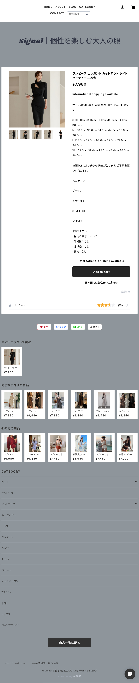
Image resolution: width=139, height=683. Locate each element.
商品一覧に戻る (69, 643)
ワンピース (7, 493)
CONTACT (57, 13)
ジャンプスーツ (10, 625)
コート (5, 482)
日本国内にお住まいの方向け (101, 282)
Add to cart (101, 272)
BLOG (72, 6)
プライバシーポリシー (15, 663)
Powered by (65, 676)
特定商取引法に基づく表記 (45, 663)
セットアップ (8, 504)
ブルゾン (6, 592)
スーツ (5, 559)
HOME (48, 6)
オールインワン (9, 581)
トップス (6, 614)
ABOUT (60, 6)
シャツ (5, 548)
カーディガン (8, 515)
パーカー (6, 570)
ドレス (4, 526)
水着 (4, 603)
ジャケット (7, 537)
